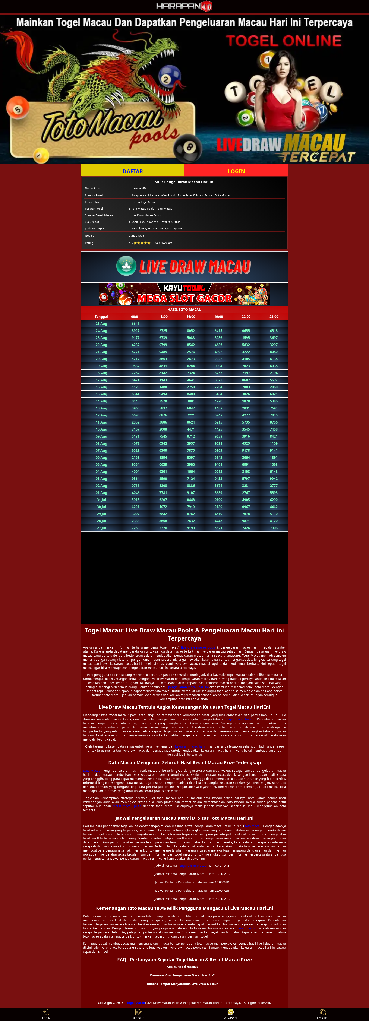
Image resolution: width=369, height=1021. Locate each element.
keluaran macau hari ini (192, 746)
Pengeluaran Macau (192, 865)
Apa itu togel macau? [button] (182, 967)
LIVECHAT (323, 1018)
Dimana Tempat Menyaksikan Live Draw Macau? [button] (182, 984)
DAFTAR (133, 171)
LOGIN (236, 171)
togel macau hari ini (240, 719)
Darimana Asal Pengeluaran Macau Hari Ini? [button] (182, 975)
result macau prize (127, 806)
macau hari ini (247, 928)
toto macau (253, 826)
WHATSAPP (230, 1018)
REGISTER (138, 1018)
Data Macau (91, 770)
